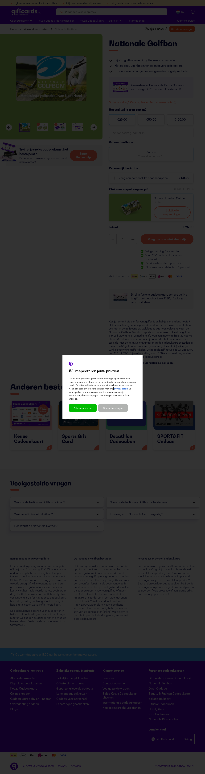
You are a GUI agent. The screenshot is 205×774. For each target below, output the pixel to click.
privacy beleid (121, 388)
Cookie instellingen (113, 408)
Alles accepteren (82, 408)
